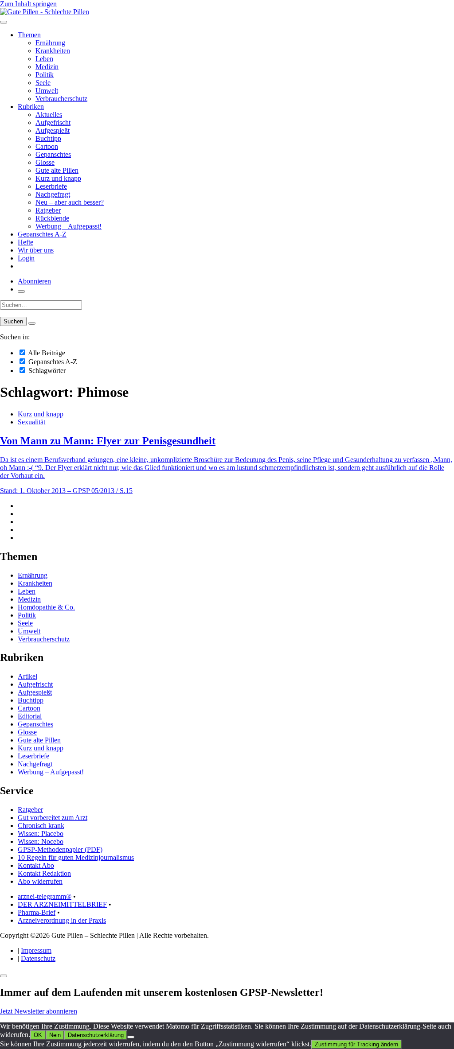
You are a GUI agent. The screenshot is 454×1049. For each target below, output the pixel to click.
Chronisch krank (41, 825)
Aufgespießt (52, 130)
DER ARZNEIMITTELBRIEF (62, 904)
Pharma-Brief (36, 912)
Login (26, 258)
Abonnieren (34, 281)
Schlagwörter (46, 370)
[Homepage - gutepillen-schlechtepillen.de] (44, 12)
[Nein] (130, 1037)
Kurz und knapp (58, 178)
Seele (43, 82)
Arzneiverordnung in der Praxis (62, 920)
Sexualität (31, 422)
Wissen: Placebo (40, 833)
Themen (29, 35)
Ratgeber (48, 210)
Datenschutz (38, 958)
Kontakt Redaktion (44, 873)
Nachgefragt (52, 194)
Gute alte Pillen (56, 170)
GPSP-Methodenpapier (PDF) (60, 849)
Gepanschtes (53, 154)
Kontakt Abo (36, 865)
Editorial (30, 716)
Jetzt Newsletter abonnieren (38, 1011)
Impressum (36, 950)
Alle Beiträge (46, 353)
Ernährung (50, 43)
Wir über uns (36, 250)
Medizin (47, 66)
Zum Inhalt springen (28, 4)
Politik (44, 74)
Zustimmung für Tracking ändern (356, 1044)
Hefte (25, 242)
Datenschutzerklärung (96, 1035)
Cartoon (46, 146)
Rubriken (31, 106)
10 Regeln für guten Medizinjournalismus (76, 857)
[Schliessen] (3, 976)
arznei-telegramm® (44, 896)
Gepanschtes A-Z (42, 234)
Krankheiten (52, 50)
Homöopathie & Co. (46, 607)
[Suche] (21, 291)
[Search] (31, 323)
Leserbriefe (51, 186)
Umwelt (46, 90)
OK (38, 1035)
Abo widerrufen (40, 881)
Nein (55, 1035)
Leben (44, 58)
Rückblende (52, 218)
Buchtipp (48, 138)
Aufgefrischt (52, 122)
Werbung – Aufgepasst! (68, 226)
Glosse (45, 162)
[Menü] (3, 22)
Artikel (27, 676)
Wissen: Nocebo (40, 841)
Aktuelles (48, 114)
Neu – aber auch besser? (69, 202)
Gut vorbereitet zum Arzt (52, 817)
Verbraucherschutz (61, 98)
